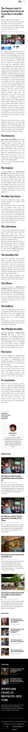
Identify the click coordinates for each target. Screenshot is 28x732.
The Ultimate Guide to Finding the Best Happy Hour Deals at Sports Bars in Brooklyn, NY (17, 680)
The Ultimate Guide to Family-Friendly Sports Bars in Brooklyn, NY (12, 478)
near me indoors (19, 75)
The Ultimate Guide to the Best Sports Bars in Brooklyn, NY (17, 630)
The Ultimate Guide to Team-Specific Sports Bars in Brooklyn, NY (17, 620)
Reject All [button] (14, 729)
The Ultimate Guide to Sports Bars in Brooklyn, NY (12, 555)
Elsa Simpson (4, 31)
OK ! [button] (8, 726)
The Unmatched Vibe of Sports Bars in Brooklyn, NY (17, 650)
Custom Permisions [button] (17, 726)
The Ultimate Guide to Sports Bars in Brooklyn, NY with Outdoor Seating (12, 595)
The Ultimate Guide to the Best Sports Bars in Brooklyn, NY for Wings (11, 518)
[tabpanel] (12, 39)
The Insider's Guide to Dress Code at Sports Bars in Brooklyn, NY (17, 670)
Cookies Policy (20, 724)
